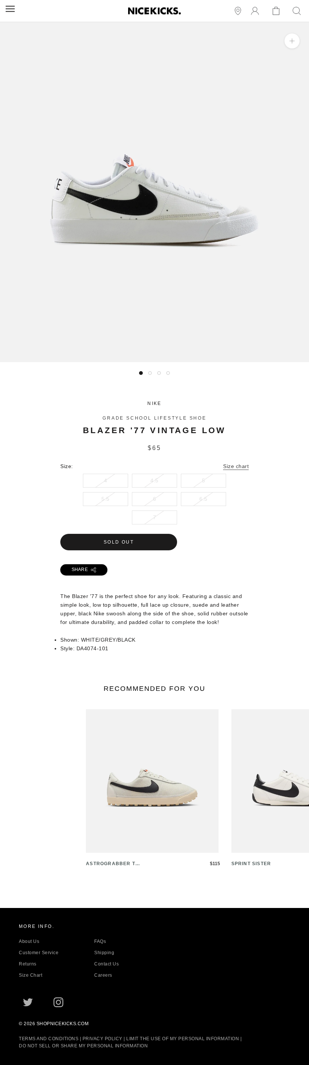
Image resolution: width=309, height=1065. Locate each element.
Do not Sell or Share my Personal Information (83, 1045)
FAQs (100, 941)
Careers (103, 975)
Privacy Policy (102, 1038)
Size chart (236, 466)
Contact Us (106, 964)
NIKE (154, 403)
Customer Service (38, 952)
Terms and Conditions (48, 1038)
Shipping (104, 952)
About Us (29, 941)
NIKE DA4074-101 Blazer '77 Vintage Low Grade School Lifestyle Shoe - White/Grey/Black (115, 358)
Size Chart (30, 975)
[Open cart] (277, 11)
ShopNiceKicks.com (63, 1023)
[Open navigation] (10, 9)
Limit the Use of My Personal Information (182, 1038)
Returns (28, 964)
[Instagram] (58, 1002)
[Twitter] (28, 1002)
